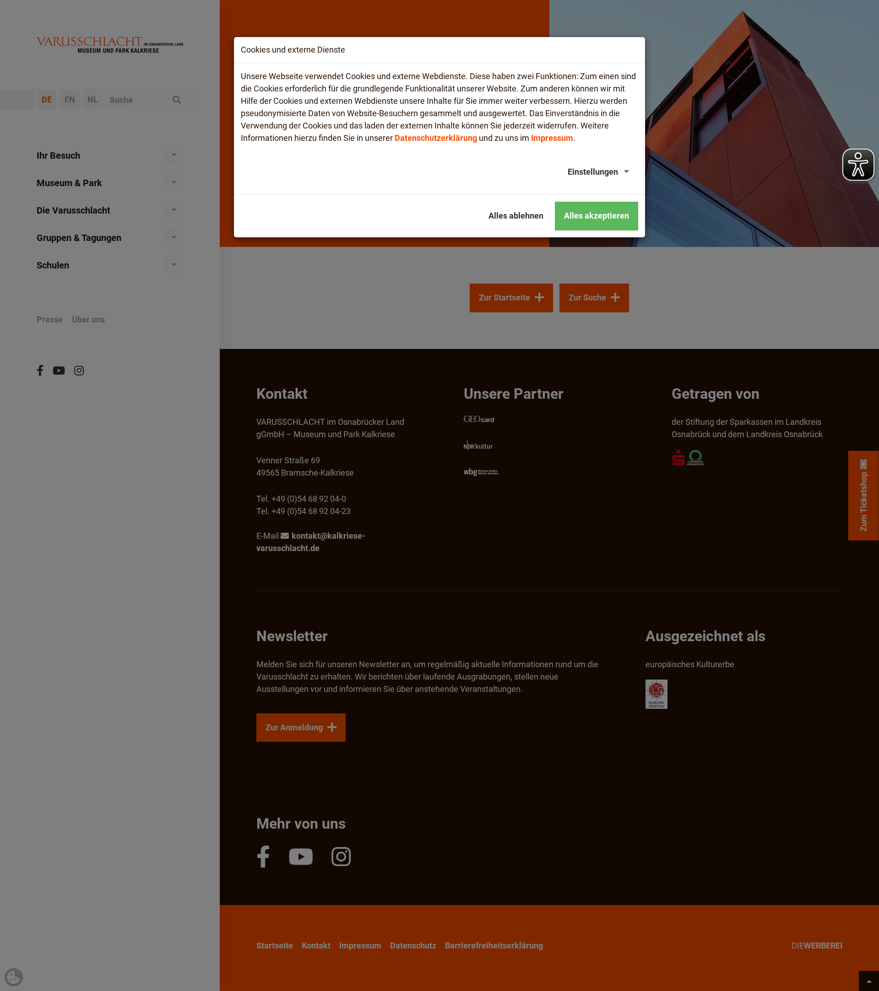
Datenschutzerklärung (436, 138)
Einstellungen (593, 172)
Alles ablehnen (515, 215)
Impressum (552, 138)
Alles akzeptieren (596, 215)
